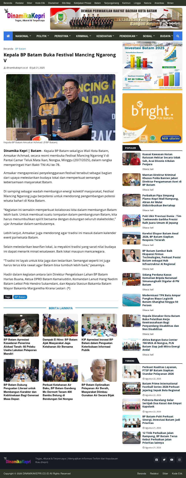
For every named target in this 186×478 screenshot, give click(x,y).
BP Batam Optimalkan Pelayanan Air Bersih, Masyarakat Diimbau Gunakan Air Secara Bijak (98, 390)
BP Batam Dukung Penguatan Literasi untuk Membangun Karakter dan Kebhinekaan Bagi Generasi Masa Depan (21, 392)
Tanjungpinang (111, 2)
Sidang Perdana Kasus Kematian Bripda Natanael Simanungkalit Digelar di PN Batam (160, 279)
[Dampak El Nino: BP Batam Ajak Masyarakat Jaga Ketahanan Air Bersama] (60, 325)
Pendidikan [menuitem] (127, 36)
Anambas (159, 2)
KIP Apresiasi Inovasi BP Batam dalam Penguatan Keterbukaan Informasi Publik (97, 345)
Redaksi (19, 2)
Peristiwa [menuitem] (61, 36)
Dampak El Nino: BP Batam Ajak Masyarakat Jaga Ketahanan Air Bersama (60, 343)
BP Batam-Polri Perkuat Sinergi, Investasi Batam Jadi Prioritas (161, 420)
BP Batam (20, 48)
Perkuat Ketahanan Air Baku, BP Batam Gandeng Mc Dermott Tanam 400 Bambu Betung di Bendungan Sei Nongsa (59, 392)
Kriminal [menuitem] (82, 36)
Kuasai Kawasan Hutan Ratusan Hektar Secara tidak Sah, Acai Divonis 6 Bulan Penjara (161, 159)
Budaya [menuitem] (165, 36)
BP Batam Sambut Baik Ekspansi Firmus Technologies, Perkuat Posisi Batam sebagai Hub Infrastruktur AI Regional (161, 257)
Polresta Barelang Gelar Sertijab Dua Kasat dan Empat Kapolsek (162, 403)
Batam (97, 2)
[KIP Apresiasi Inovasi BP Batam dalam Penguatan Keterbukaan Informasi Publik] (99, 325)
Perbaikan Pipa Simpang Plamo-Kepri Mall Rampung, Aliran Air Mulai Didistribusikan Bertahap (160, 200)
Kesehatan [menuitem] (104, 36)
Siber (29, 2)
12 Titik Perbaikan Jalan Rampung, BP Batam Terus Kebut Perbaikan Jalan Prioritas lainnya (159, 438)
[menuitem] (8, 36)
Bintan (170, 2)
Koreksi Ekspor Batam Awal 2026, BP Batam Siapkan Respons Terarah (160, 237)
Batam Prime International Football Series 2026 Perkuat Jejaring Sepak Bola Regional (161, 387)
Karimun (126, 2)
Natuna (147, 2)
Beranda (8, 2)
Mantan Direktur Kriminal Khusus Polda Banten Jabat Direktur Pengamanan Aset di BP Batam (161, 179)
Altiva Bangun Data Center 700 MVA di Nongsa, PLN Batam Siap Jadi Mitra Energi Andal (161, 344)
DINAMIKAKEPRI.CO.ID (36, 473)
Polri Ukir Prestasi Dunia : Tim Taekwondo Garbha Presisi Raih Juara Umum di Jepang (161, 219)
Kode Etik (40, 2)
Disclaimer (53, 2)
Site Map (66, 2)
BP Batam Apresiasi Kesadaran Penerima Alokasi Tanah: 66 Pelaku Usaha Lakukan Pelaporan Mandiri (20, 347)
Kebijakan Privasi (82, 2)
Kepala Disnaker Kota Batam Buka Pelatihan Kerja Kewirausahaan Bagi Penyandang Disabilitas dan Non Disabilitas (161, 322)
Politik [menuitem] (42, 36)
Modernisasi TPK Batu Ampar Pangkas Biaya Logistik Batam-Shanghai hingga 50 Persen (161, 300)
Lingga (137, 2)
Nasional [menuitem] (22, 36)
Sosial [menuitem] (147, 36)
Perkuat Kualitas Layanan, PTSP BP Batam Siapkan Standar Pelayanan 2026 (159, 370)
